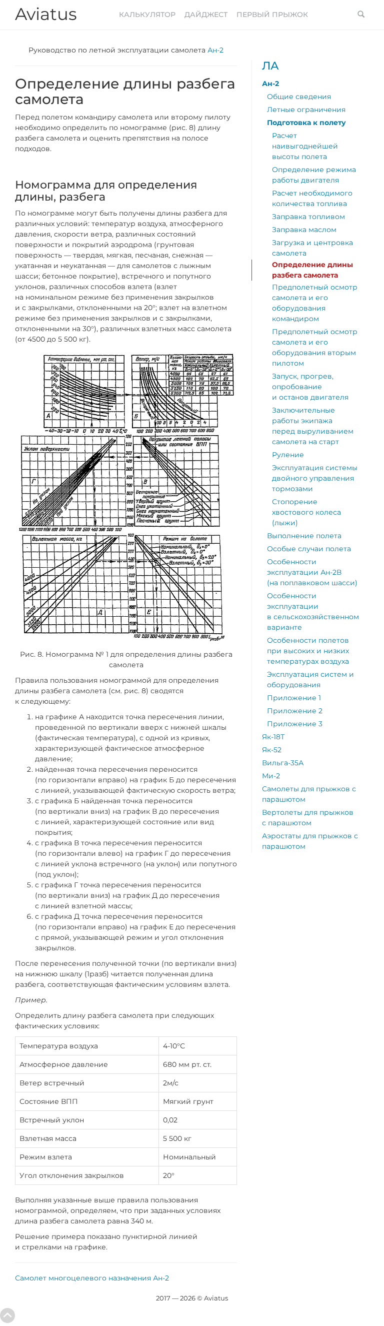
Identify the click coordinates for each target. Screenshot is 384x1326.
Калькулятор (147, 14)
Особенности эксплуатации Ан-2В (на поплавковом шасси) (312, 572)
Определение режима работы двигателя (314, 175)
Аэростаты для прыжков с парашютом (310, 841)
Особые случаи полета (309, 548)
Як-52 (272, 749)
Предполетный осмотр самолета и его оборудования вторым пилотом (315, 347)
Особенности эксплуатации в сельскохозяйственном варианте (313, 611)
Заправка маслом (304, 229)
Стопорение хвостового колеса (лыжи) (306, 512)
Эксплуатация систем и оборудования (310, 679)
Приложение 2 (294, 710)
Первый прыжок (272, 14)
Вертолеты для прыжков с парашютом (308, 817)
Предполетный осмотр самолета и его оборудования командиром (315, 303)
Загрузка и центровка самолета (312, 248)
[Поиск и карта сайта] (361, 15)
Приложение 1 (294, 697)
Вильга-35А (283, 762)
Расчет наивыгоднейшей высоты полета (305, 146)
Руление (288, 454)
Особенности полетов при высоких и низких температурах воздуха (308, 651)
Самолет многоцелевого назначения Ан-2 (92, 1277)
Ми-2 (271, 775)
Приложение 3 (294, 723)
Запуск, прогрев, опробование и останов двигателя (310, 387)
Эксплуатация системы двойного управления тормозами (315, 478)
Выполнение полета (304, 535)
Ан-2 (216, 50)
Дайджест (206, 14)
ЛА (270, 66)
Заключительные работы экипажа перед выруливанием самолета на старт (313, 426)
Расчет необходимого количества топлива (312, 198)
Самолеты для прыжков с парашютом (309, 794)
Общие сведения (299, 96)
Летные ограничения (306, 109)
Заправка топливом (308, 216)
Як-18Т (273, 736)
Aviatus (46, 14)
